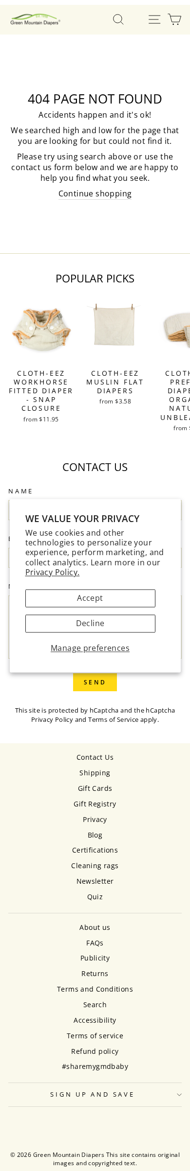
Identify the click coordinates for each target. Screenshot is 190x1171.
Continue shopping (95, 194)
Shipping (94, 772)
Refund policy (94, 1051)
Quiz (95, 896)
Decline (90, 623)
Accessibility (95, 1020)
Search (95, 1004)
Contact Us (95, 757)
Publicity (95, 957)
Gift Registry (95, 803)
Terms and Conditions (95, 989)
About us (94, 927)
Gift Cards (95, 788)
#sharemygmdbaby (95, 1066)
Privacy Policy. (52, 572)
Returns (95, 973)
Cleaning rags (94, 865)
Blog (95, 834)
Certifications (95, 850)
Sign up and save (92, 1094)
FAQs (95, 942)
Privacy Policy (52, 719)
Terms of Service (113, 719)
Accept (90, 598)
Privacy (95, 819)
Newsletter (95, 881)
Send (95, 682)
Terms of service (95, 1035)
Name (21, 491)
